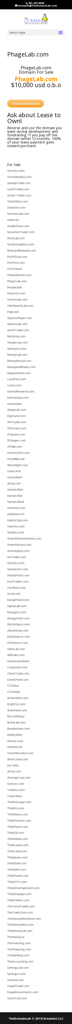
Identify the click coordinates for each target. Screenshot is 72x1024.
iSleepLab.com (16, 410)
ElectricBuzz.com (18, 624)
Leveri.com (14, 385)
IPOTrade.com (16, 422)
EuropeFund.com (18, 600)
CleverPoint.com (18, 679)
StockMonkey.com (19, 177)
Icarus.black (14, 477)
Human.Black (15, 502)
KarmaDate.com (18, 397)
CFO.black (13, 692)
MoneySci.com (16, 348)
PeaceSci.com (16, 293)
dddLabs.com (16, 655)
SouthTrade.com (18, 189)
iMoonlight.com (17, 465)
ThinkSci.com (15, 808)
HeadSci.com (15, 532)
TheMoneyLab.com (19, 931)
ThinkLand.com (17, 851)
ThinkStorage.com (19, 802)
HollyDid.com (15, 514)
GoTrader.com (16, 557)
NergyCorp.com (17, 342)
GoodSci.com (15, 563)
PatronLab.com (17, 299)
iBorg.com (14, 483)
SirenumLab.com (18, 214)
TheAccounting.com (20, 961)
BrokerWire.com (17, 698)
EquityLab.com (16, 606)
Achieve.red (14, 747)
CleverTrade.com (18, 673)
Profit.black (14, 269)
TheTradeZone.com (20, 912)
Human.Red (14, 496)
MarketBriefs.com (19, 373)
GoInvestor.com (17, 569)
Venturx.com (15, 784)
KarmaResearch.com (20, 391)
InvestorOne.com (18, 453)
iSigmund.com (16, 416)
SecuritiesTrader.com (21, 232)
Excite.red (13, 593)
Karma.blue (14, 404)
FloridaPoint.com (18, 575)
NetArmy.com (16, 336)
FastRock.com (16, 588)
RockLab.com (16, 238)
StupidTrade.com (18, 986)
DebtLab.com (16, 649)
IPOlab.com (14, 446)
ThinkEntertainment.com (23, 888)
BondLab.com (16, 722)
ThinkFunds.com (17, 876)
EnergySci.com (16, 612)
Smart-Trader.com (19, 195)
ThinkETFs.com (17, 882)
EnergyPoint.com (18, 618)
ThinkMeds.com (17, 839)
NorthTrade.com (18, 330)
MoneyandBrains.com (21, 367)
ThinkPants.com (17, 827)
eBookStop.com (17, 630)
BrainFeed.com (17, 710)
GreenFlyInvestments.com (24, 538)
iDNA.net (13, 220)
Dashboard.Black (18, 661)
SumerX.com (15, 980)
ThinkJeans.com (17, 857)
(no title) (13, 765)
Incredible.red (15, 459)
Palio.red (12, 312)
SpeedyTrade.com (19, 183)
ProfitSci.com (16, 263)
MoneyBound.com (19, 361)
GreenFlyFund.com (19, 545)
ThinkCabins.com (18, 900)
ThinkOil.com (15, 833)
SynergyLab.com (18, 967)
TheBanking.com (18, 955)
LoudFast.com (16, 379)
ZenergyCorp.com (19, 777)
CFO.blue (13, 685)
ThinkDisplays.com (19, 894)
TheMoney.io (15, 937)
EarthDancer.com (18, 636)
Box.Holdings (16, 716)
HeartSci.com (16, 526)
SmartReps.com (17, 201)
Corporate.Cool (17, 667)
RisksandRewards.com (21, 250)
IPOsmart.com (16, 428)
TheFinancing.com (19, 949)
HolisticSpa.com (17, 520)
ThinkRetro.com (17, 814)
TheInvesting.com (19, 943)
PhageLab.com (17, 281)
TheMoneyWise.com (20, 924)
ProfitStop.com (17, 257)
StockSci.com (16, 171)
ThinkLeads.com (17, 845)
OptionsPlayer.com (19, 318)
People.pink (14, 287)
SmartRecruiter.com (20, 753)
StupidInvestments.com (22, 992)
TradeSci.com (16, 790)
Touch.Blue (14, 796)
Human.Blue (15, 489)
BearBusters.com (18, 728)
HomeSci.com (16, 508)
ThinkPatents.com (19, 820)
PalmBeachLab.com (20, 305)
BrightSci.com (16, 704)
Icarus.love (14, 471)
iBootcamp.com (17, 759)
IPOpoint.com (16, 434)
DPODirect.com (17, 643)
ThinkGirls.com (16, 869)
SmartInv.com (16, 207)
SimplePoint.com (18, 226)
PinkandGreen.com (19, 275)
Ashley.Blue (14, 735)
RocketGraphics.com (20, 244)
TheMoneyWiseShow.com (24, 919)
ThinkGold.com (17, 863)
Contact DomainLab (26, 103)
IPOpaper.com (16, 440)
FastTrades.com (17, 581)
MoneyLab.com (17, 354)
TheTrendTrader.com (21, 906)
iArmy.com (14, 771)
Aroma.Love (15, 741)
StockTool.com (17, 998)
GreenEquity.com (18, 551)
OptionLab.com (17, 324)
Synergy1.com (16, 974)
